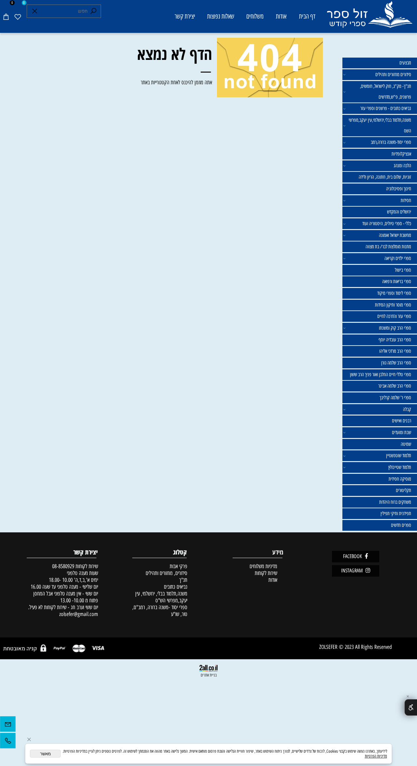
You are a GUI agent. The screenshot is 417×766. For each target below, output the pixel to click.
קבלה (407, 409)
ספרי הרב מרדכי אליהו (395, 351)
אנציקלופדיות (401, 154)
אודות (281, 16)
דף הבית (307, 16)
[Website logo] (369, 18)
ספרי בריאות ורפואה (396, 281)
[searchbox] (64, 11)
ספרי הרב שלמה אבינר (394, 386)
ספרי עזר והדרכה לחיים (394, 316)
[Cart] (6, 16)
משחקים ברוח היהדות (395, 502)
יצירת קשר (185, 16)
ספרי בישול (403, 270)
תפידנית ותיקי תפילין (396, 513)
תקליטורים (403, 490)
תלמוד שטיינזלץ (399, 467)
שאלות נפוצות (220, 16)
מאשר (45, 753)
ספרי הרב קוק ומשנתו (395, 328)
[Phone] (8, 742)
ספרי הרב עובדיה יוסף (395, 340)
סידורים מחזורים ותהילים (393, 74)
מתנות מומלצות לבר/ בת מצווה (388, 247)
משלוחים (255, 16)
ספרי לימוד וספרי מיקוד (394, 293)
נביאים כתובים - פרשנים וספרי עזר (385, 108)
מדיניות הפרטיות (376, 756)
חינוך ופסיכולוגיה (398, 189)
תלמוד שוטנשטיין (398, 455)
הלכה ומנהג (402, 166)
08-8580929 (63, 566)
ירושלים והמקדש (399, 212)
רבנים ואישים (401, 421)
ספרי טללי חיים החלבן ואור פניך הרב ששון (380, 374)
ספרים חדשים (401, 525)
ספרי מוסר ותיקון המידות (393, 305)
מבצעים (405, 63)
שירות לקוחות (266, 572)
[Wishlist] (18, 16)
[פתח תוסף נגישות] (411, 707)
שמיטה (406, 444)
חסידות (406, 200)
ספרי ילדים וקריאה (397, 258)
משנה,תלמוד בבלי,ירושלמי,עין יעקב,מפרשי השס (380, 125)
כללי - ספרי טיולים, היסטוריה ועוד (386, 223)
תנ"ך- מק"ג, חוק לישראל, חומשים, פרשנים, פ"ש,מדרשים (385, 91)
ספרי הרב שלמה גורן (396, 363)
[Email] (8, 725)
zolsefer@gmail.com (78, 613)
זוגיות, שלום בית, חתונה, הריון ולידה (385, 177)
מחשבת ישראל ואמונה (395, 235)
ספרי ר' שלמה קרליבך (395, 398)
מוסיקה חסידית (400, 479)
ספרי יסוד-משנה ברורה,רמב (391, 142)
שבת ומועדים (401, 432)
